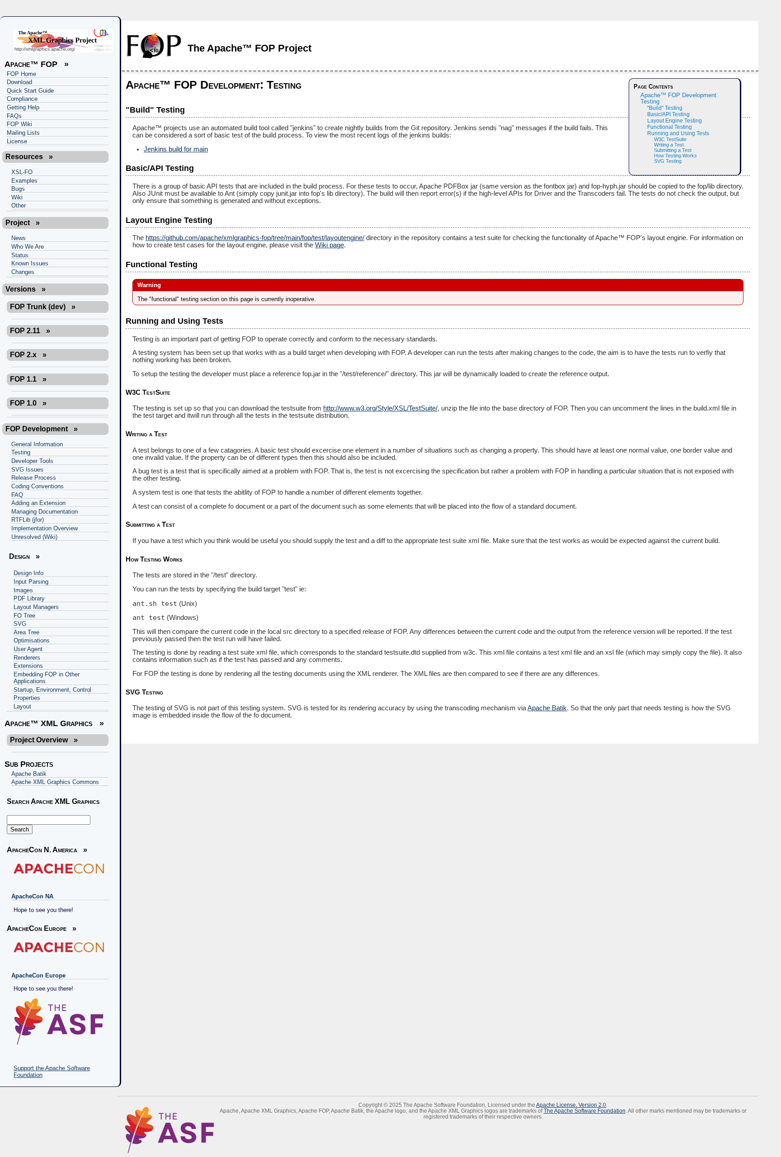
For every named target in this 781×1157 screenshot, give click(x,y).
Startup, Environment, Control (52, 689)
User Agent (28, 649)
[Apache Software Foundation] (58, 1021)
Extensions (28, 665)
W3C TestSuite (670, 139)
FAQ (17, 494)
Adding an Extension (38, 503)
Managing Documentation (44, 511)
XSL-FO (22, 172)
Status (19, 255)
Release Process (33, 477)
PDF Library (29, 598)
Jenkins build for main (176, 149)
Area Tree (26, 632)
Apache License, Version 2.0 (571, 1105)
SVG (20, 623)
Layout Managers (36, 607)
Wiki (17, 197)
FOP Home (21, 74)
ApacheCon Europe (38, 975)
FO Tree (24, 615)
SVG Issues (27, 469)
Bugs (18, 188)
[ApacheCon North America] (58, 869)
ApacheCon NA (32, 896)
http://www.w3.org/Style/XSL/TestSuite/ (380, 408)
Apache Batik (29, 773)
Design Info (28, 573)
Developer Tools (32, 461)
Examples (24, 180)
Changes (22, 272)
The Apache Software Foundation (585, 1111)
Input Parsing (31, 581)
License (17, 141)
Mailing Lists (23, 132)
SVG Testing (668, 161)
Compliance (22, 98)
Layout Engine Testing (674, 121)
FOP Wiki (19, 124)
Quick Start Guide (30, 90)
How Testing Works (675, 155)
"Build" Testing (664, 108)
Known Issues (29, 263)
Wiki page (329, 245)
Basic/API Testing (668, 114)
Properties (27, 697)
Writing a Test (669, 144)
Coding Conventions (37, 486)
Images (23, 590)
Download (19, 82)
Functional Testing (669, 127)
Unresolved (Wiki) (34, 537)
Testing (20, 452)
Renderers (27, 657)
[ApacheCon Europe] (58, 947)
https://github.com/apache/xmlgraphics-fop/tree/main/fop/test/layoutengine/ (255, 237)
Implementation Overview (44, 528)
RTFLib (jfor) (27, 519)
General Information (37, 444)
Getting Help (23, 107)
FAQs (14, 116)
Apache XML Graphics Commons (55, 782)
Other (18, 205)
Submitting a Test (673, 150)
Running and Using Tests (678, 133)
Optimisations (32, 640)
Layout (22, 706)
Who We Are (27, 246)
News (18, 238)
